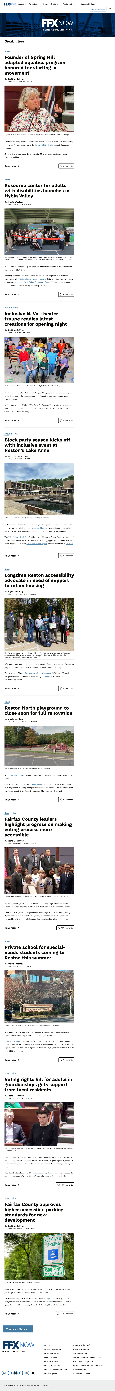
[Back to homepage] (10, 4)
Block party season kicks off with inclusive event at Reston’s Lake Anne (37, 445)
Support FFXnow (88, 4)
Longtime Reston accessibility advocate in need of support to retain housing (39, 580)
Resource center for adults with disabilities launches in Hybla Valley (37, 191)
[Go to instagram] (15, 1373)
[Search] (110, 9)
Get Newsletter (98, 9)
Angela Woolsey (15, 202)
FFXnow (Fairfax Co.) (82, 1353)
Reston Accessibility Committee (38, 673)
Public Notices (69, 4)
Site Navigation (50, 1374)
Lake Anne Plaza (37, 528)
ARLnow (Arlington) (81, 1345)
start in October (34, 784)
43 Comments (67, 1185)
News (7, 51)
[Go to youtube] (21, 1373)
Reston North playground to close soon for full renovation (38, 710)
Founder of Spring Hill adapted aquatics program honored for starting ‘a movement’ (34, 65)
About (21, 4)
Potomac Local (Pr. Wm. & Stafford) (88, 1365)
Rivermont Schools (12, 1041)
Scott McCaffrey (16, 79)
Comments (68, 166)
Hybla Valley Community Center (37, 282)
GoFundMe (47, 676)
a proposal (51, 1298)
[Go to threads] (27, 1373)
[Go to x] (4, 1373)
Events (45, 4)
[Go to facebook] (10, 1373)
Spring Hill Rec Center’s (45, 144)
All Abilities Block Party (19, 537)
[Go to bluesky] (33, 1373)
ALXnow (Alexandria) (82, 1349)
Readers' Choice (51, 1361)
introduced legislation (44, 1172)
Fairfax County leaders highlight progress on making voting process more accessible (38, 827)
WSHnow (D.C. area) (82, 1374)
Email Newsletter (51, 1353)
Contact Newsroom (52, 1349)
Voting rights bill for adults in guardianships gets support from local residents (38, 1084)
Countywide (10, 813)
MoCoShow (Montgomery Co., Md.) (88, 1357)
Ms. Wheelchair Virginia (37, 543)
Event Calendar (51, 1357)
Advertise (33, 4)
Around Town (11, 307)
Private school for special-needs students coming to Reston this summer (34, 952)
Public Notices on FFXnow (55, 1370)
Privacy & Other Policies (54, 1365)
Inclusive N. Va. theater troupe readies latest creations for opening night (35, 319)
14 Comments (67, 1314)
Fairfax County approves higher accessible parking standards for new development (33, 1212)
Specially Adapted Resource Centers (31, 278)
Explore (54, 4)
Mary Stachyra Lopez (18, 456)
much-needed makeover (16, 775)
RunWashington (79, 1370)
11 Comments (67, 928)
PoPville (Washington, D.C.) (84, 1361)
